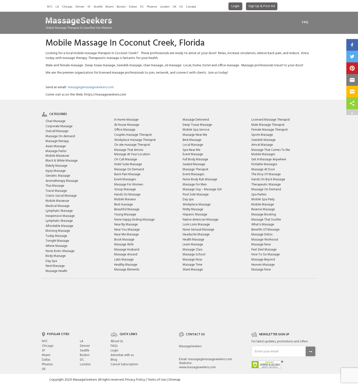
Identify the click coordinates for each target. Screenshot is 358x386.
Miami (109, 6)
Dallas (133, 6)
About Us (117, 341)
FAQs (114, 346)
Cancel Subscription (124, 364)
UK (174, 6)
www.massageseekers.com (197, 367)
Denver (80, 6)
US (181, 6)
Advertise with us (122, 355)
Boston (121, 6)
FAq (305, 22)
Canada (191, 6)
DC (142, 6)
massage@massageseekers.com (91, 87)
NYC (50, 6)
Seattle (98, 6)
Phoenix (152, 6)
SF (89, 6)
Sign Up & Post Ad (261, 6)
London (165, 6)
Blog (114, 359)
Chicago (67, 6)
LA (57, 6)
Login (235, 6)
